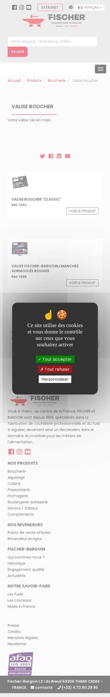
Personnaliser (55, 379)
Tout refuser (57, 369)
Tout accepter (56, 359)
